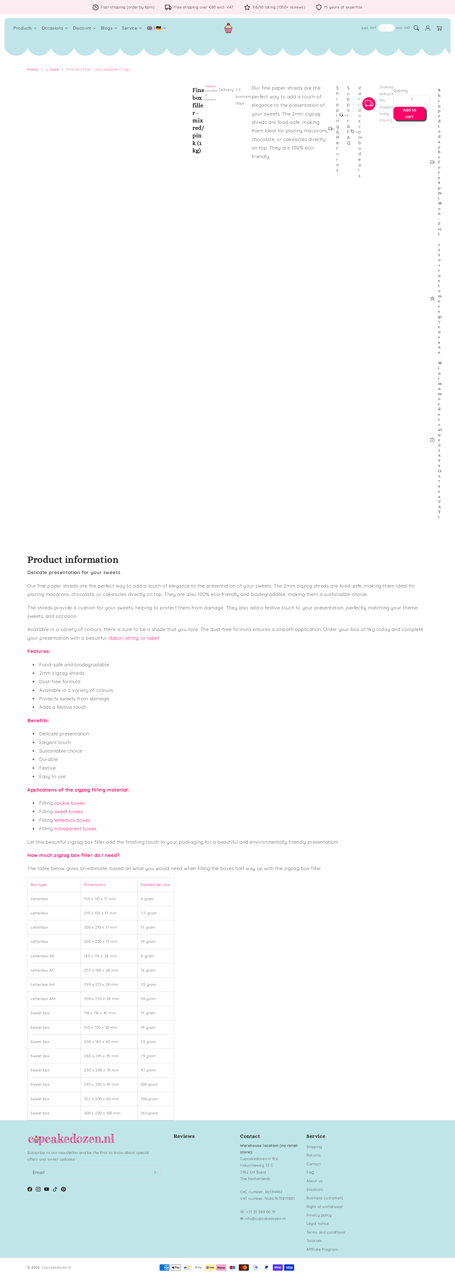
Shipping (210, 86)
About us (314, 1180)
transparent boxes (75, 829)
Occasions (52, 28)
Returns (313, 1155)
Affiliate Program (322, 1249)
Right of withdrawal (324, 1206)
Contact (313, 1164)
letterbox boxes (72, 820)
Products (22, 28)
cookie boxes (69, 803)
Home (32, 69)
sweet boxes (68, 811)
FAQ (310, 1172)
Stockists (314, 1189)
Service (129, 28)
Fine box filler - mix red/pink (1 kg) (98, 69)
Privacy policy (319, 1215)
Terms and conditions (325, 1232)
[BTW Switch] (386, 28)
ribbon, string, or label (133, 638)
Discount (82, 28)
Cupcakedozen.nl (56, 1267)
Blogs (107, 28)
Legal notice (317, 1223)
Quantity (400, 90)
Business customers (324, 1198)
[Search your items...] (416, 28)
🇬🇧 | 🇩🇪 (154, 28)
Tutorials (314, 1240)
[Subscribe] (155, 1172)
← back (52, 69)
